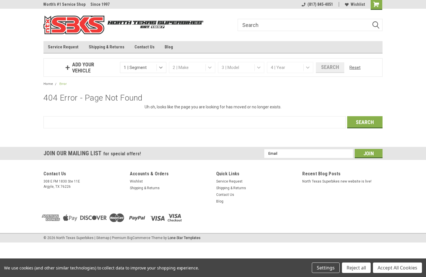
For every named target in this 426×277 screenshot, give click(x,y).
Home (48, 84)
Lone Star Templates (184, 238)
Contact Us (144, 47)
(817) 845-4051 (320, 4)
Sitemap (102, 238)
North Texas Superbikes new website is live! (337, 181)
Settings (326, 268)
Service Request (63, 47)
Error (63, 84)
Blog (169, 47)
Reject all (356, 268)
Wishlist (358, 4)
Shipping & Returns (106, 47)
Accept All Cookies (397, 268)
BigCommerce (138, 238)
